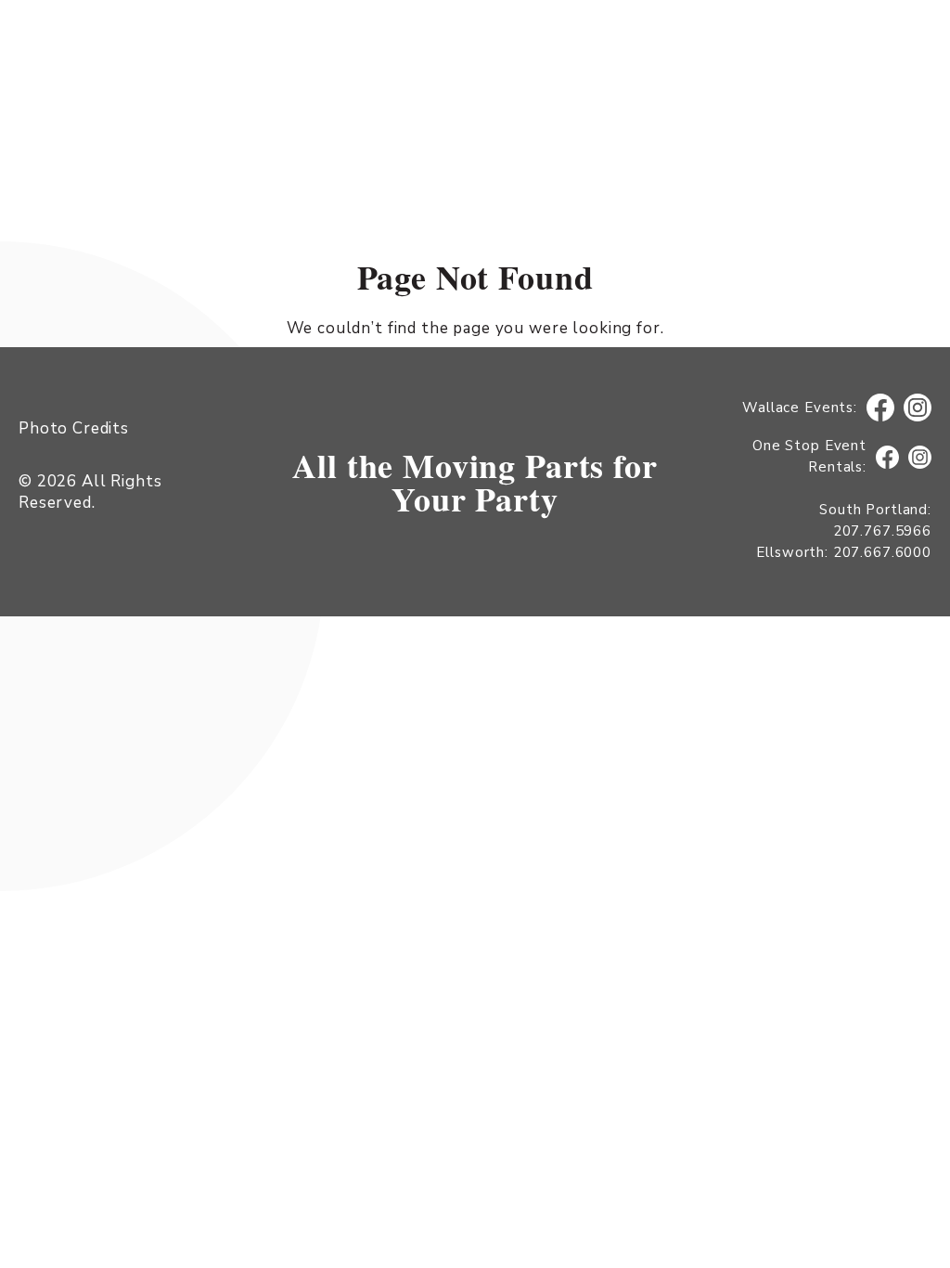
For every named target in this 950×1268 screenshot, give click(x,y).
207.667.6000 (882, 552)
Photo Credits (74, 428)
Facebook (880, 408)
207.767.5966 (882, 531)
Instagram (918, 408)
